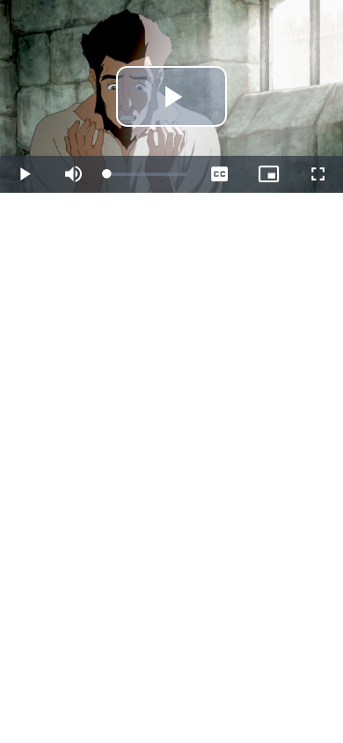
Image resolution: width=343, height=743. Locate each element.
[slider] (146, 174)
